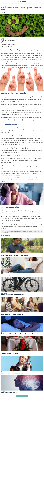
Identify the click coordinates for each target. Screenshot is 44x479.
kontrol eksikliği (30, 130)
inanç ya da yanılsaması (34, 67)
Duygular (3, 352)
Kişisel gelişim (4, 371)
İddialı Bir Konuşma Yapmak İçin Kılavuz (12, 314)
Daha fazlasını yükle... (22, 396)
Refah (2, 254)
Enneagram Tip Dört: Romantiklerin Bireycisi (13, 373)
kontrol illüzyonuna (5, 213)
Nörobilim (3, 391)
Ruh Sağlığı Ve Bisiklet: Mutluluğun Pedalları (13, 294)
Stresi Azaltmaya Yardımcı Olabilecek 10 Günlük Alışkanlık (17, 275)
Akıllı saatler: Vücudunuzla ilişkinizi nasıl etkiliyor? (15, 255)
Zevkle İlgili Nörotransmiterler (9, 392)
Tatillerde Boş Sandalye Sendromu (10, 353)
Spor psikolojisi (4, 293)
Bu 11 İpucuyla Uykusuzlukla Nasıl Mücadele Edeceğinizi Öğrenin (19, 334)
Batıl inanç (3, 49)
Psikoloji (2, 4)
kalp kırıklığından (32, 110)
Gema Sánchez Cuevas (10, 40)
